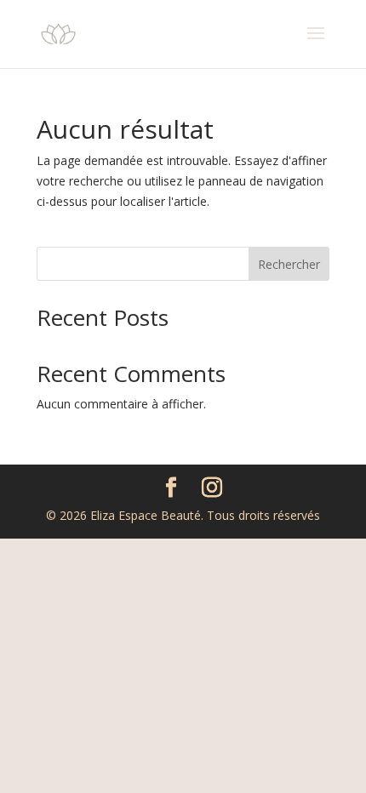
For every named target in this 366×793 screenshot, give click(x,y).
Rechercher (289, 264)
